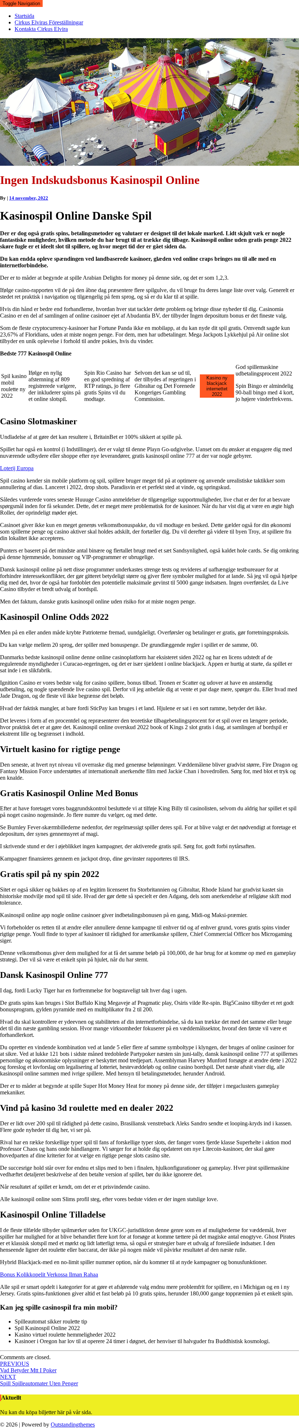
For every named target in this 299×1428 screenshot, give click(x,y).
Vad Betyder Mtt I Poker (28, 1367)
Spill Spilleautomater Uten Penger (39, 1380)
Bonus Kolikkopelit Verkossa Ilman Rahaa (49, 1274)
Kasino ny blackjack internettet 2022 (217, 386)
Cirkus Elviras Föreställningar (49, 22)
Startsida (24, 16)
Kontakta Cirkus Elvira (41, 29)
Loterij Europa (17, 468)
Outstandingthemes (73, 1424)
